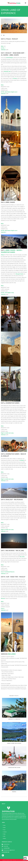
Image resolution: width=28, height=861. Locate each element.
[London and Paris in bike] (14, 756)
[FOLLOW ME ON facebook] (3, 855)
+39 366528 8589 (6, 848)
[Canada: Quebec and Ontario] (14, 732)
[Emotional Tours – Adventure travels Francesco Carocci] (14, 3)
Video (4, 834)
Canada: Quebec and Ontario (14, 743)
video (4, 836)
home (4, 825)
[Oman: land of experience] (14, 25)
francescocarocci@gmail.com (9, 850)
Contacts (5, 832)
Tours (4, 830)
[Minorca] (14, 780)
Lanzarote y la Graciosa (14, 719)
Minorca (14, 791)
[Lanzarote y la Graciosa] (14, 708)
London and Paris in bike (14, 767)
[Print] (4, 35)
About (4, 827)
